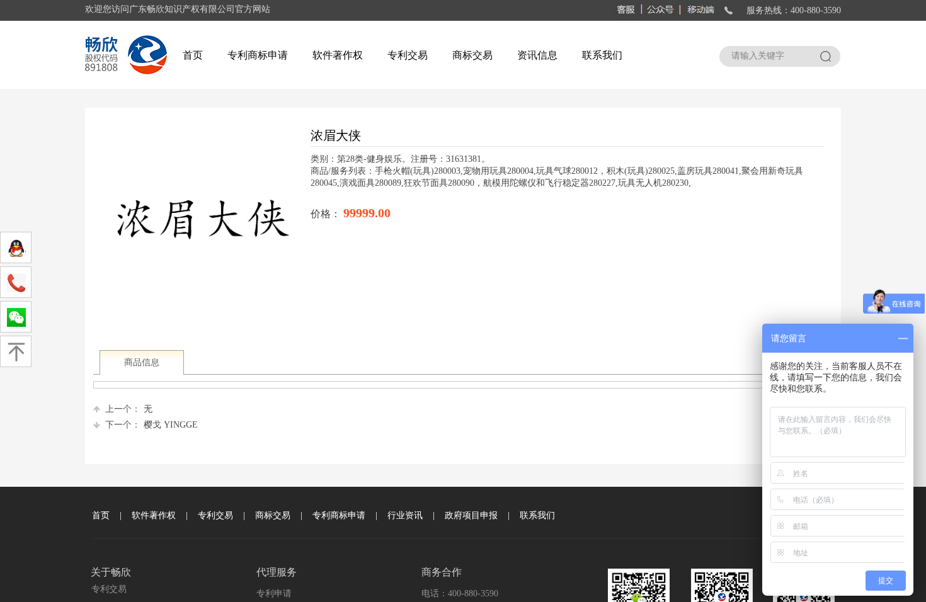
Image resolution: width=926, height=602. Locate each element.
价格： (327, 213)
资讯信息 (537, 55)
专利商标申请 (257, 55)
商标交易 (472, 55)
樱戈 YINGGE (151, 424)
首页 (193, 55)
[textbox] (766, 56)
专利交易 (407, 55)
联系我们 (602, 55)
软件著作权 (337, 55)
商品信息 (141, 362)
